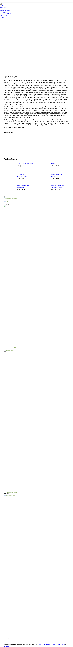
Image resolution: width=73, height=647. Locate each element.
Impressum (47, 644)
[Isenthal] (7, 201)
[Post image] (9, 167)
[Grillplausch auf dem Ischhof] (11, 197)
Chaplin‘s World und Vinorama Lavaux (57, 186)
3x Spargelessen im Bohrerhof (57, 175)
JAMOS (6, 646)
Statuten (40, 644)
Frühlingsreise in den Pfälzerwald (23, 186)
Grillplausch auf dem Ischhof (25, 163)
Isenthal (53, 163)
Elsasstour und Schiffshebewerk (22, 175)
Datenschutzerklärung (58, 644)
